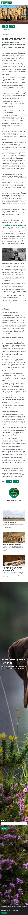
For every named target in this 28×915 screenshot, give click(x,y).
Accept (4, 912)
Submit (4, 828)
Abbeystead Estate (9, 213)
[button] (3, 26)
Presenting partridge (9, 522)
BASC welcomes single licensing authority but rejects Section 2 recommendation (12, 568)
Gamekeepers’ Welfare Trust (12, 225)
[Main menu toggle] (25, 2)
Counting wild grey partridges (12, 544)
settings (16, 910)
